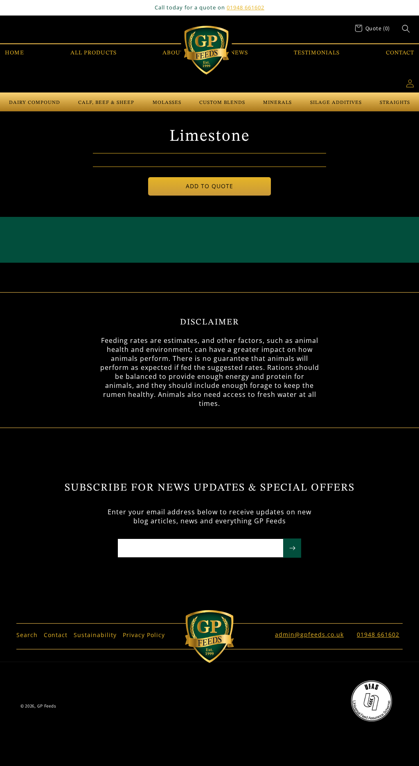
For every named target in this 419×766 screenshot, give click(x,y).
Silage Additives (336, 102)
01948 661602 (245, 7)
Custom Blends (222, 102)
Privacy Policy (144, 635)
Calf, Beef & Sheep (106, 102)
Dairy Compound (34, 102)
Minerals (277, 102)
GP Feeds (46, 706)
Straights (395, 102)
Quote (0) (377, 28)
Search (27, 635)
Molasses (167, 102)
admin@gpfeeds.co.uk (309, 634)
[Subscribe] (292, 548)
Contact (56, 635)
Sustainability (95, 635)
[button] (406, 29)
